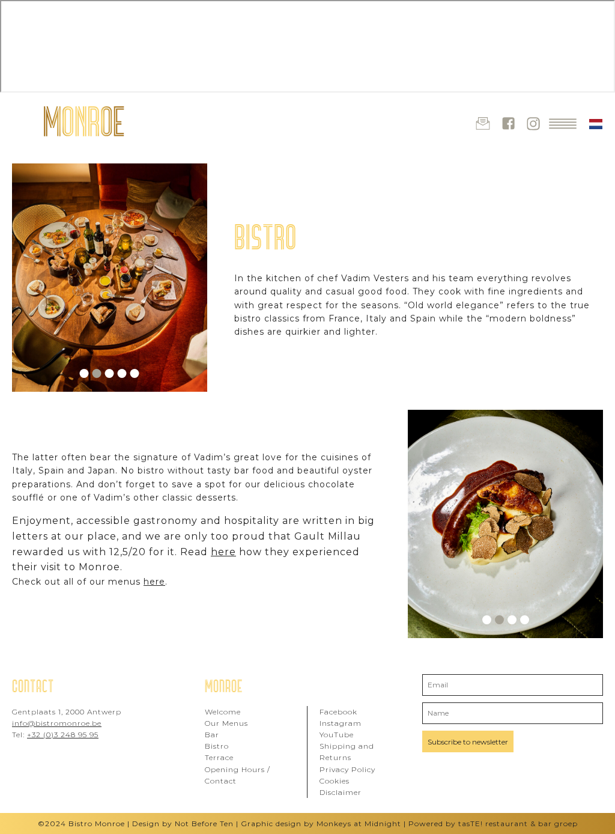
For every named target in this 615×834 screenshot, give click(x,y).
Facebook (338, 711)
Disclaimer (341, 792)
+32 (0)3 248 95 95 (62, 734)
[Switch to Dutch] (595, 124)
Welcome (223, 711)
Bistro (217, 745)
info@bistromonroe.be (56, 723)
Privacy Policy (347, 769)
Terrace (219, 757)
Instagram (341, 723)
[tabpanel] (109, 277)
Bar (212, 734)
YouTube (337, 734)
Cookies (335, 780)
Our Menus (226, 723)
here (223, 552)
